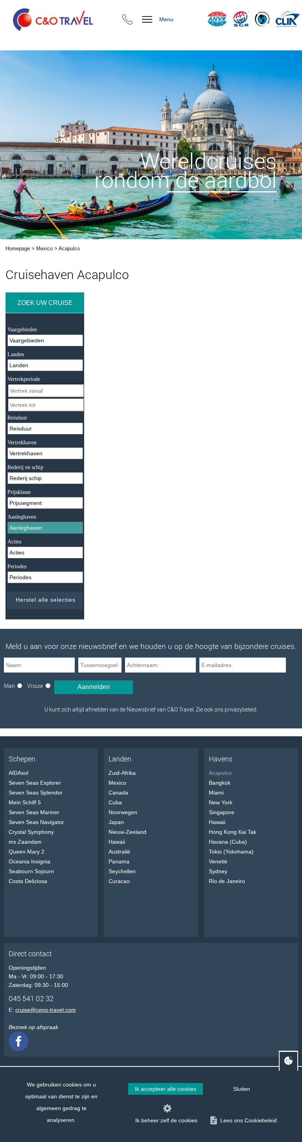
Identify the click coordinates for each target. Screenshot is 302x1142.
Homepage (18, 248)
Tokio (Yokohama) (231, 851)
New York (220, 802)
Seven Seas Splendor (36, 792)
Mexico (44, 248)
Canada (118, 792)
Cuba (115, 802)
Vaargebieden (22, 330)
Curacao (119, 881)
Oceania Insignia (29, 861)
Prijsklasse (19, 492)
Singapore (221, 812)
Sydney (218, 871)
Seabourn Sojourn (31, 871)
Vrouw (35, 685)
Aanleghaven (21, 517)
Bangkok (219, 783)
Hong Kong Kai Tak (232, 832)
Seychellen (122, 871)
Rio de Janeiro (227, 881)
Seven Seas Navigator (36, 822)
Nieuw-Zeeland (127, 832)
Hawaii (117, 842)
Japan (116, 822)
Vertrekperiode (23, 379)
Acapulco (69, 248)
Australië (119, 851)
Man (9, 685)
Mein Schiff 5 (25, 802)
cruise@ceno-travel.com (45, 1010)
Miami (216, 792)
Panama (119, 861)
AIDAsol (18, 773)
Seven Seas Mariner (34, 812)
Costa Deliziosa (28, 881)
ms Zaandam (25, 842)
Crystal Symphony (31, 832)
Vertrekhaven (22, 442)
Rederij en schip (25, 467)
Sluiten (241, 1089)
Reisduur (17, 418)
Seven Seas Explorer (35, 783)
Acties (14, 542)
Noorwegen (123, 812)
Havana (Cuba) (228, 842)
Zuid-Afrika (122, 773)
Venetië (218, 861)
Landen (15, 354)
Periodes (16, 566)
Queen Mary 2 (26, 851)
